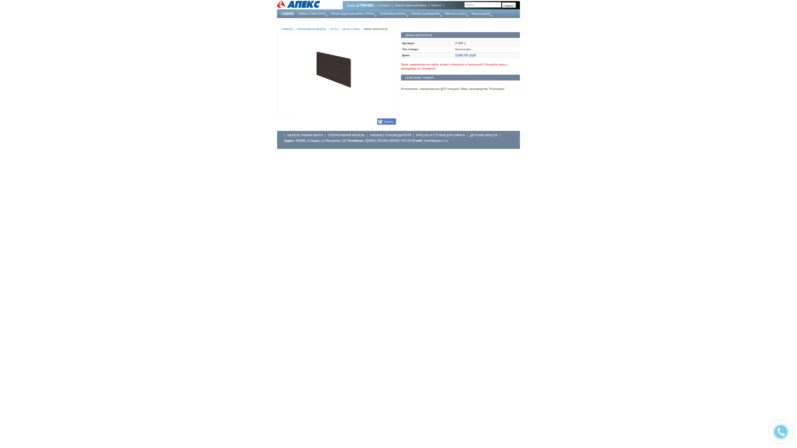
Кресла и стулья (455, 13)
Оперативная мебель (393, 13)
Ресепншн (322, 22)
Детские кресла (484, 135)
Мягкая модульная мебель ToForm (353, 13)
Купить (389, 121)
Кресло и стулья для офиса (440, 135)
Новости (436, 5)
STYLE (334, 29)
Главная (287, 13)
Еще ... (306, 22)
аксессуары (351, 29)
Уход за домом (480, 13)
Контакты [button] (384, 5)
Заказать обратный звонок (410, 5)
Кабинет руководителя (426, 13)
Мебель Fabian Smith (312, 13)
